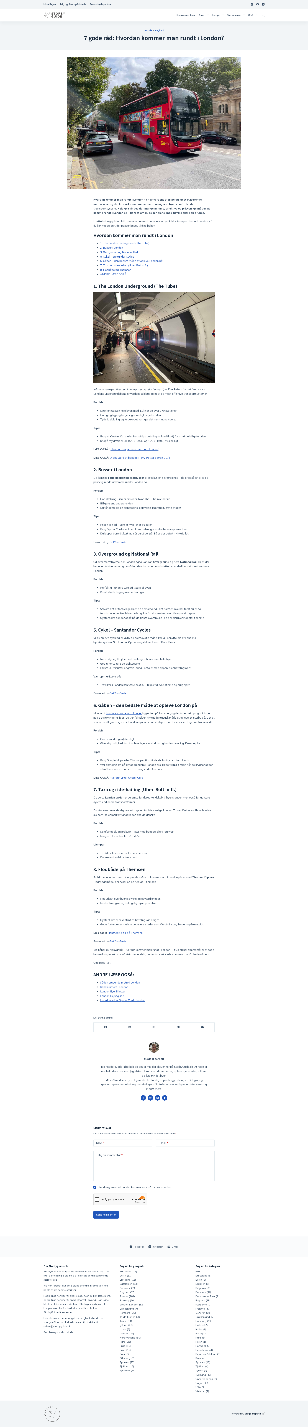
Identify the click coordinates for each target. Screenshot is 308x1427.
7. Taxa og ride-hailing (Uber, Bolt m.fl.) (124, 265)
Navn (100, 1143)
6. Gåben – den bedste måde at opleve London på (131, 261)
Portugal (201, 1345)
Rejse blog (202, 1350)
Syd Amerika (234, 14)
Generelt (200, 1312)
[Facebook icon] (143, 1098)
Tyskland (127, 1370)
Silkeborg (127, 1358)
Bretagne (128, 1279)
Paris (125, 1341)
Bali (198, 1271)
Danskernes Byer (205, 1296)
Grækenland (129, 1308)
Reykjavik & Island (206, 1354)
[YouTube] (263, 4)
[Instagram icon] (157, 1098)
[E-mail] (202, 1027)
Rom (124, 1354)
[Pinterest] (154, 1027)
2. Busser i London (111, 247)
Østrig (199, 1333)
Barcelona (128, 1271)
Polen (199, 1341)
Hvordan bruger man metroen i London (134, 449)
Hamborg (128, 1312)
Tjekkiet (127, 1366)
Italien (126, 1321)
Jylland (126, 1325)
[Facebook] (257, 4)
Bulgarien (201, 1288)
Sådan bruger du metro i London (120, 982)
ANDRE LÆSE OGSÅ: (113, 274)
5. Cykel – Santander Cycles (117, 256)
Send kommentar (106, 1214)
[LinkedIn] (178, 1027)
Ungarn (200, 1383)
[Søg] (263, 15)
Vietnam (200, 1391)
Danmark (127, 1288)
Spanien (127, 1362)
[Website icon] (150, 1098)
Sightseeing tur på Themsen (125, 933)
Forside (148, 30)
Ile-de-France (130, 1316)
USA (250, 14)
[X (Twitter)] (130, 1027)
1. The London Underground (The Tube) (124, 243)
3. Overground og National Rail (119, 252)
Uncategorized (204, 1379)
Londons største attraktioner (124, 713)
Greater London (131, 1304)
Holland (200, 1325)
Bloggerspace (253, 1413)
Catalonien (129, 1283)
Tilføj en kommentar (109, 1155)
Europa (216, 14)
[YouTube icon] (164, 1098)
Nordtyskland (130, 1337)
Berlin (125, 1275)
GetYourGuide (118, 542)
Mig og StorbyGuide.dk (73, 4)
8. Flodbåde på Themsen (115, 270)
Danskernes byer (185, 14)
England (159, 30)
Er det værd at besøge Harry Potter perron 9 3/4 (139, 457)
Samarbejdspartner (101, 4)
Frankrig (127, 1300)
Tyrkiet (199, 1370)
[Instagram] (252, 4)
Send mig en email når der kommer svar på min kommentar (134, 1187)
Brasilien (200, 1283)
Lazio (125, 1329)
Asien (202, 14)
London (127, 1333)
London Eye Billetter (112, 991)
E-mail (163, 1143)
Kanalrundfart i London (114, 987)
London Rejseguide (112, 996)
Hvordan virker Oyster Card (126, 777)
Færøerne (201, 1304)
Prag (125, 1345)
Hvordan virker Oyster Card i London (122, 1000)
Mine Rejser (50, 4)
